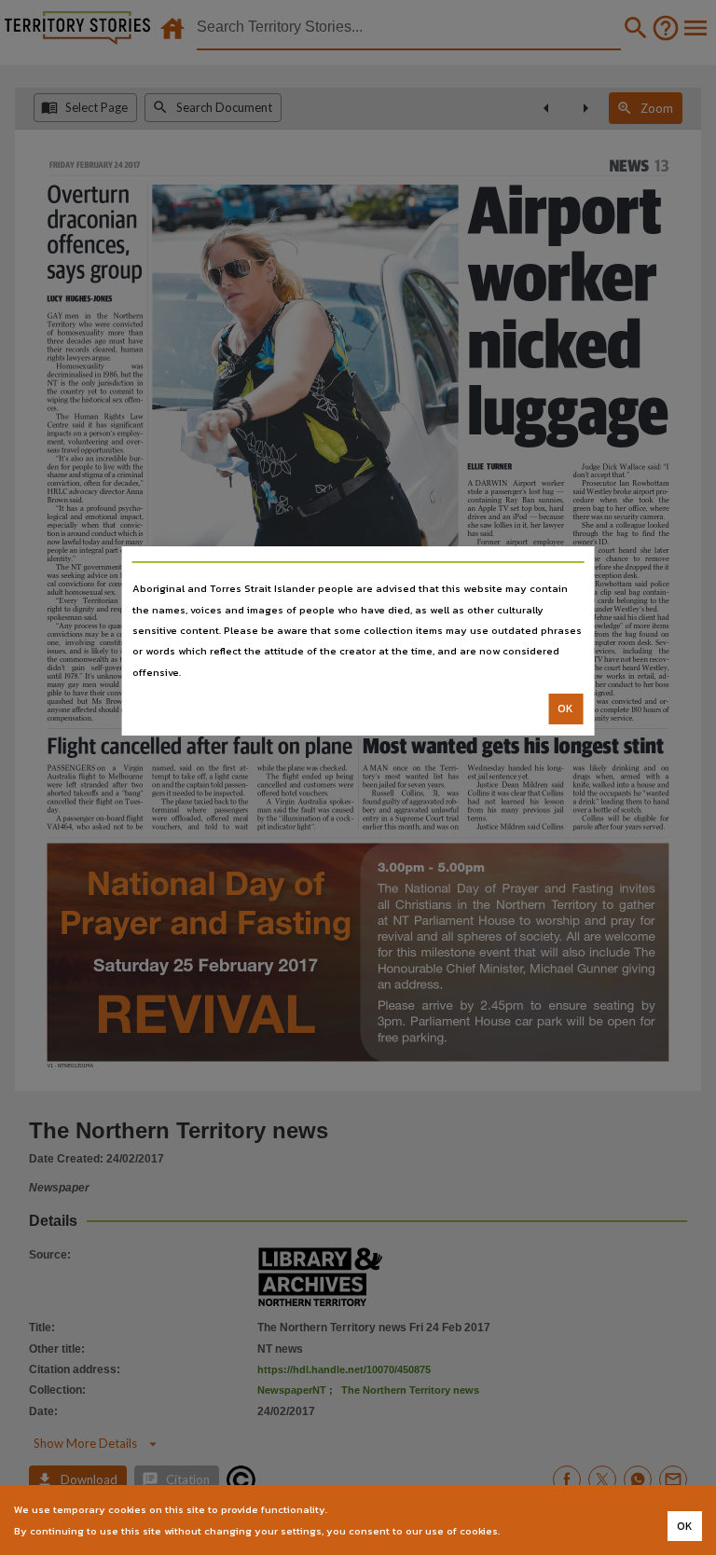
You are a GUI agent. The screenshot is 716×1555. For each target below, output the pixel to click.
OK (565, 708)
